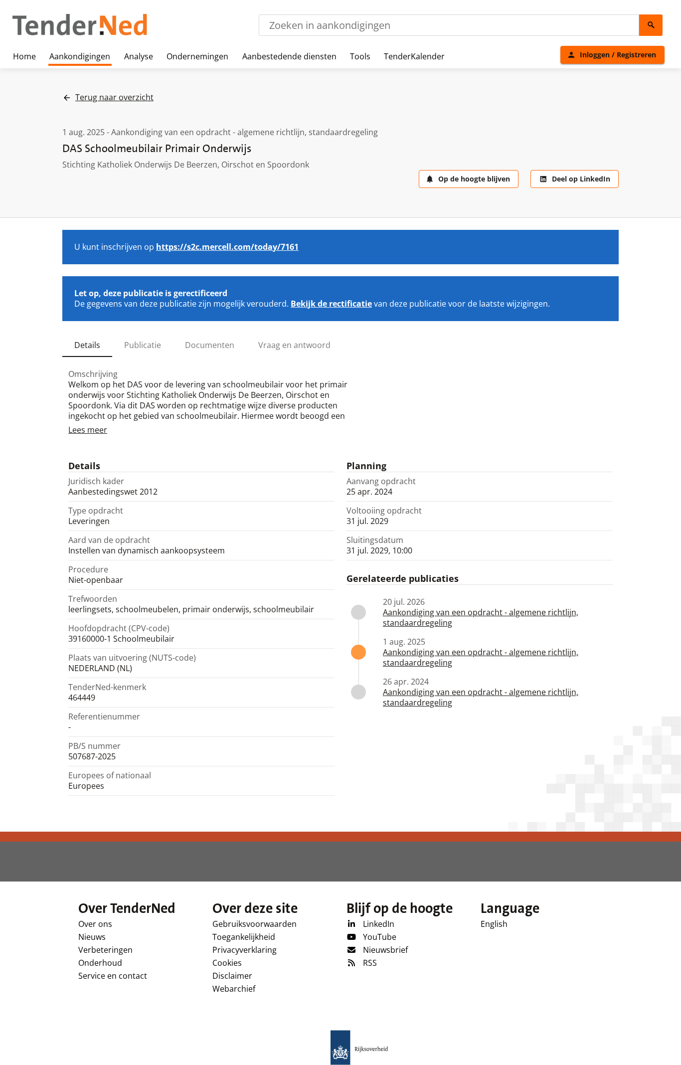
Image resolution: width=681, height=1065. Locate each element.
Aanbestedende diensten (289, 56)
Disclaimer (232, 975)
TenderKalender (414, 56)
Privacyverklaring (244, 949)
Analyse (138, 56)
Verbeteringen (105, 949)
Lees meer (87, 429)
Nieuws (92, 936)
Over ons (95, 923)
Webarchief (233, 988)
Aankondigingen (79, 56)
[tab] (87, 345)
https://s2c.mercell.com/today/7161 (227, 246)
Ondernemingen (197, 56)
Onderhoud (100, 962)
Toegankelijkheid (243, 936)
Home (24, 56)
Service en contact (112, 975)
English (494, 923)
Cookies (227, 962)
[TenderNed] (79, 34)
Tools (360, 56)
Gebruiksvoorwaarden (254, 923)
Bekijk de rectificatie (331, 303)
